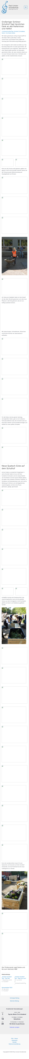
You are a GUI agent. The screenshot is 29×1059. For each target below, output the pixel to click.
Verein (3, 33)
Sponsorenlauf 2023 (7, 987)
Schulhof (16, 31)
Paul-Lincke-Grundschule (13, 7)
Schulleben (22, 31)
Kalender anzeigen (14, 1027)
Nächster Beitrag (14, 1001)
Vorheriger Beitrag (14, 998)
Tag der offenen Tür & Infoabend (17, 1014)
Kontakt (15, 1042)
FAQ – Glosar (14, 1038)
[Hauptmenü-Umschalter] (25, 7)
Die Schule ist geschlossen (17, 1024)
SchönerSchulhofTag (7, 31)
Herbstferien (17, 1019)
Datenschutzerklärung (14, 1044)
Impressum (14, 1040)
